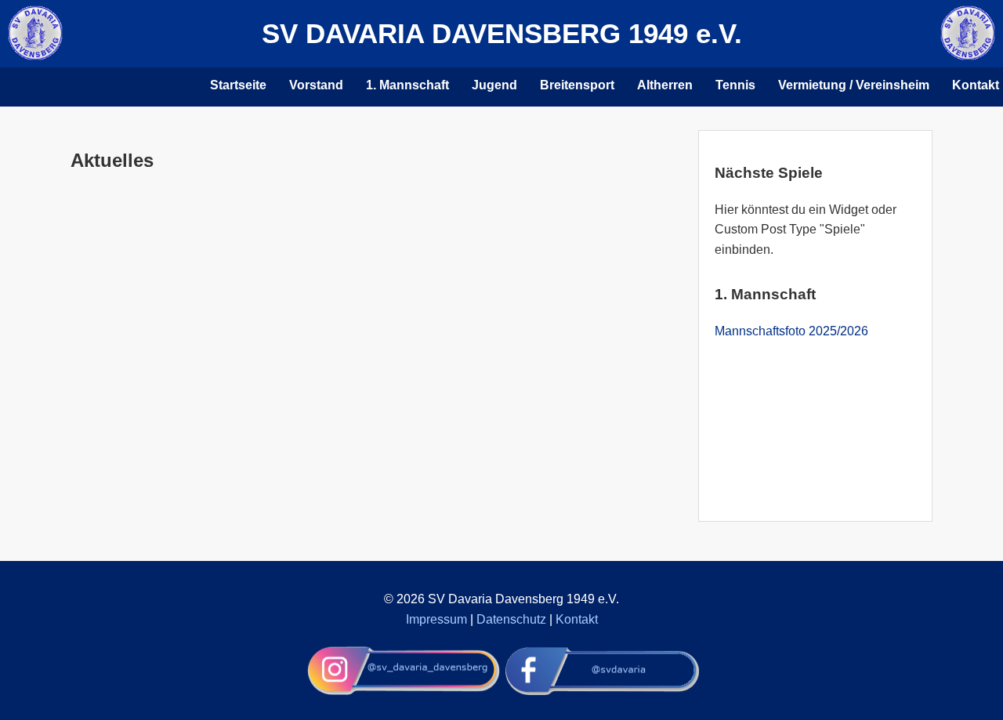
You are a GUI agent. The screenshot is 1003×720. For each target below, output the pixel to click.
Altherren (665, 85)
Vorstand (316, 85)
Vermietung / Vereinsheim (853, 85)
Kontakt (577, 619)
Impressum (436, 619)
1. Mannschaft (407, 85)
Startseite (238, 85)
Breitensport (577, 85)
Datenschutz (511, 619)
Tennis (735, 85)
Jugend (494, 85)
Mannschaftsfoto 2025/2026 (791, 331)
